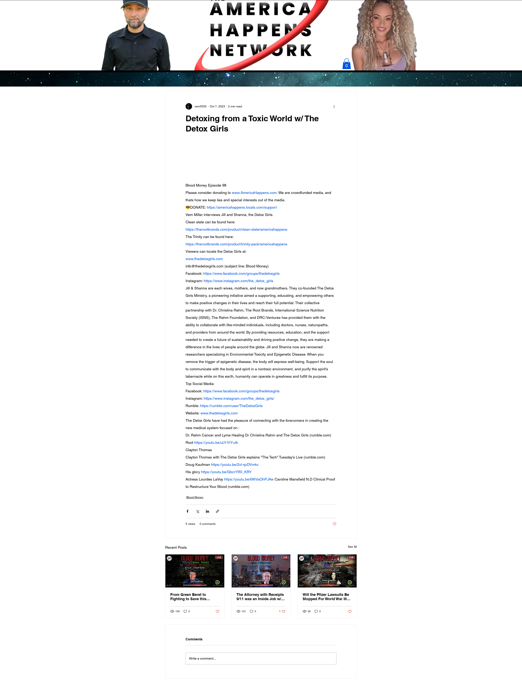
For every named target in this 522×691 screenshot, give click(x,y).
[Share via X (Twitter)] (197, 511)
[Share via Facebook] (187, 511)
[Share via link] (217, 511)
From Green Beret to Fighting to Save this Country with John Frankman (188, 596)
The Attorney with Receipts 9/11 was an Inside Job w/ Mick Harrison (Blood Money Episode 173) (260, 596)
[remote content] (261, 162)
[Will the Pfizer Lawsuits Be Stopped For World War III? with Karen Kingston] (327, 571)
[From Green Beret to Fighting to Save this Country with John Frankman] (194, 571)
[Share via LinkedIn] (207, 511)
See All (352, 546)
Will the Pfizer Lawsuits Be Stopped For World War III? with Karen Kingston (326, 596)
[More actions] (334, 106)
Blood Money (194, 497)
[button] (346, 63)
